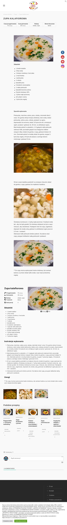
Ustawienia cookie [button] (7, 521)
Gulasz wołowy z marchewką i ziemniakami (32, 423)
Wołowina (31, 436)
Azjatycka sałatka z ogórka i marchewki (57, 423)
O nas (51, 486)
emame (6, 429)
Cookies (51, 495)
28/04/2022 (31, 418)
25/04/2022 (44, 418)
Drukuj (44, 311)
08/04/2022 (56, 418)
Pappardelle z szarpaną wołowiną (7, 422)
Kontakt (51, 491)
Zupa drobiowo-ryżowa (19, 421)
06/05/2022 (19, 417)
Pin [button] (49, 311)
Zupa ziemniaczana (45, 422)
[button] (63, 1)
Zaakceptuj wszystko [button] (20, 521)
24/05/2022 (6, 418)
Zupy (18, 430)
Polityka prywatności (55, 499)
